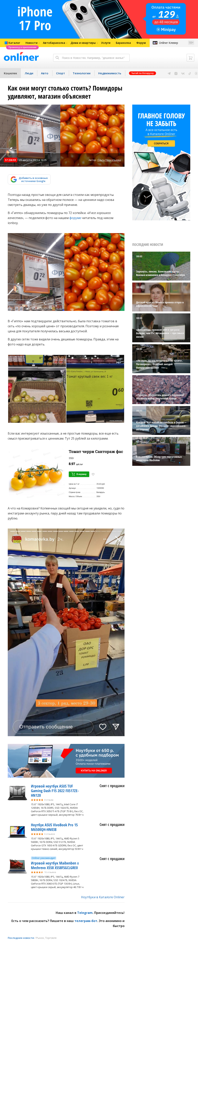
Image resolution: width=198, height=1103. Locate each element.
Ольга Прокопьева (109, 160)
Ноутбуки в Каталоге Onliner (103, 897)
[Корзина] (190, 58)
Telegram (85, 913)
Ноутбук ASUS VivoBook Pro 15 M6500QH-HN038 (54, 827)
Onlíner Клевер (168, 43)
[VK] (183, 73)
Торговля (50, 938)
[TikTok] (190, 73)
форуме (75, 218)
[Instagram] (176, 73)
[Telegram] (169, 73)
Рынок (40, 938)
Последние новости (21, 938)
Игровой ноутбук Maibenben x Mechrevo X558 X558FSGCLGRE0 (55, 865)
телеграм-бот (85, 921)
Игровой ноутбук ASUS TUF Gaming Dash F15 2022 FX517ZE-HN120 (55, 790)
